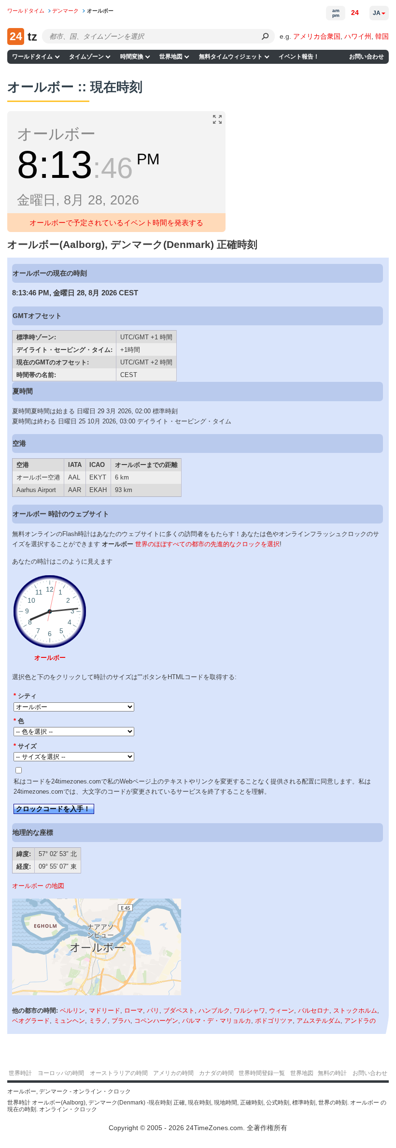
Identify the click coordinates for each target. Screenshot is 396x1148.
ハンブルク (214, 1010)
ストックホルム (355, 1010)
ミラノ (98, 1020)
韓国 (382, 36)
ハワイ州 (357, 36)
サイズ (25, 746)
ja (377, 13)
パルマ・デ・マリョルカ (216, 1020)
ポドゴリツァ (274, 1020)
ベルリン (72, 1010)
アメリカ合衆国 (316, 36)
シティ (25, 695)
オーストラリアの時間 (119, 1073)
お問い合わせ (366, 56)
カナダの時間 (216, 1073)
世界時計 (20, 1073)
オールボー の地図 (38, 885)
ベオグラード (31, 1020)
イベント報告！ (299, 56)
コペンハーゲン (156, 1020)
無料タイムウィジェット (231, 56)
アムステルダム (318, 1020)
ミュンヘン (69, 1020)
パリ (153, 1010)
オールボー (50, 657)
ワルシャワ (249, 1010)
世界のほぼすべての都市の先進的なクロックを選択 (207, 544)
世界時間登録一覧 (262, 1073)
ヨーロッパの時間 (61, 1073)
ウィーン (281, 1010)
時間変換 (131, 56)
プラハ (121, 1020)
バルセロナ (313, 1010)
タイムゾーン (86, 56)
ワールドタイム (32, 56)
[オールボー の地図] (96, 993)
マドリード (104, 1010)
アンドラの (360, 1020)
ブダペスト (179, 1010)
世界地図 (171, 56)
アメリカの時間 (173, 1073)
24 (355, 12)
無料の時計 (332, 1073)
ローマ (133, 1010)
